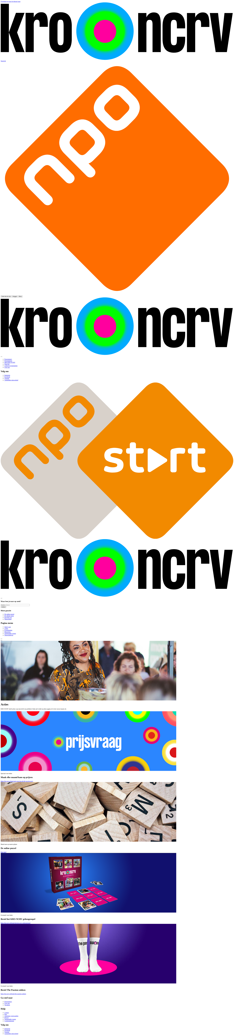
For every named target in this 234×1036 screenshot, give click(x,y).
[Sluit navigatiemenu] (1, 356)
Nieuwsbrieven (8, 635)
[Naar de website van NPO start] (117, 294)
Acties (6, 628)
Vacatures (7, 1005)
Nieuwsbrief (8, 619)
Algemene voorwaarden (11, 1016)
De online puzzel (9, 614)
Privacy (6, 1017)
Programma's (8, 1001)
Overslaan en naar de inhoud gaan (10, 1)
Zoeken (3, 605)
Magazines (7, 632)
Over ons (7, 1003)
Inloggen (15, 296)
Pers (5, 1014)
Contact (6, 1012)
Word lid (3, 61)
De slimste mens (9, 616)
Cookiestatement (9, 1021)
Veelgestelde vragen (10, 633)
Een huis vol (8, 617)
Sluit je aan (7, 627)
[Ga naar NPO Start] (117, 538)
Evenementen (8, 630)
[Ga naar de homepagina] (117, 59)
